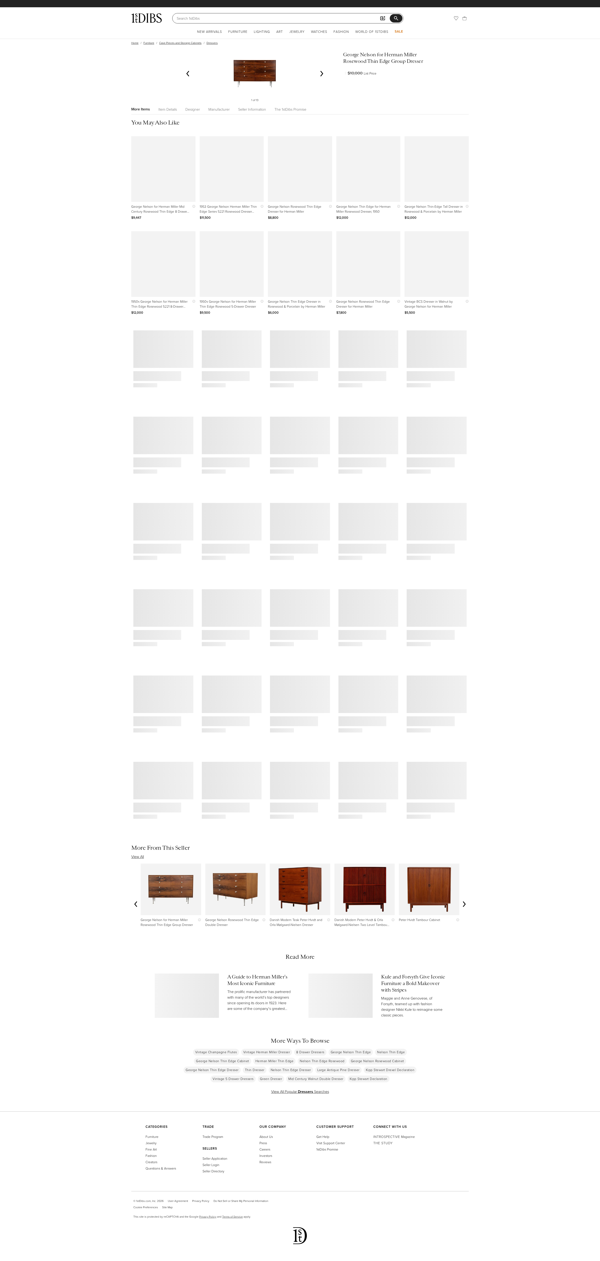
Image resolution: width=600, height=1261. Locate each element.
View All (137, 856)
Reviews (265, 1162)
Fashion (341, 31)
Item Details (167, 109)
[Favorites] (456, 18)
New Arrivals (209, 31)
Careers (264, 1149)
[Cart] (464, 18)
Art (279, 31)
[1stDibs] (146, 18)
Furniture (238, 31)
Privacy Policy (200, 1201)
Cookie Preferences (145, 1207)
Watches (319, 31)
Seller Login (210, 1165)
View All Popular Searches (300, 1091)
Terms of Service (232, 1217)
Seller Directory (213, 1171)
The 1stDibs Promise (290, 109)
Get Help (322, 1136)
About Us (266, 1136)
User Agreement (178, 1201)
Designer (192, 109)
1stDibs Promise (327, 1149)
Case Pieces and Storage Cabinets (180, 43)
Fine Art (151, 1149)
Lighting (262, 31)
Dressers (212, 43)
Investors (265, 1155)
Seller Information (252, 109)
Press (263, 1143)
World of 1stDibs (371, 31)
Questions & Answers (161, 1168)
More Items (140, 109)
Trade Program (212, 1136)
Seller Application (214, 1158)
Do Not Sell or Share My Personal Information (241, 1201)
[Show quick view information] (192, 206)
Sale (399, 31)
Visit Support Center (330, 1143)
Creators (151, 1162)
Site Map (167, 1207)
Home (135, 43)
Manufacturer (219, 109)
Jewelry (297, 31)
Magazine (394, 1136)
